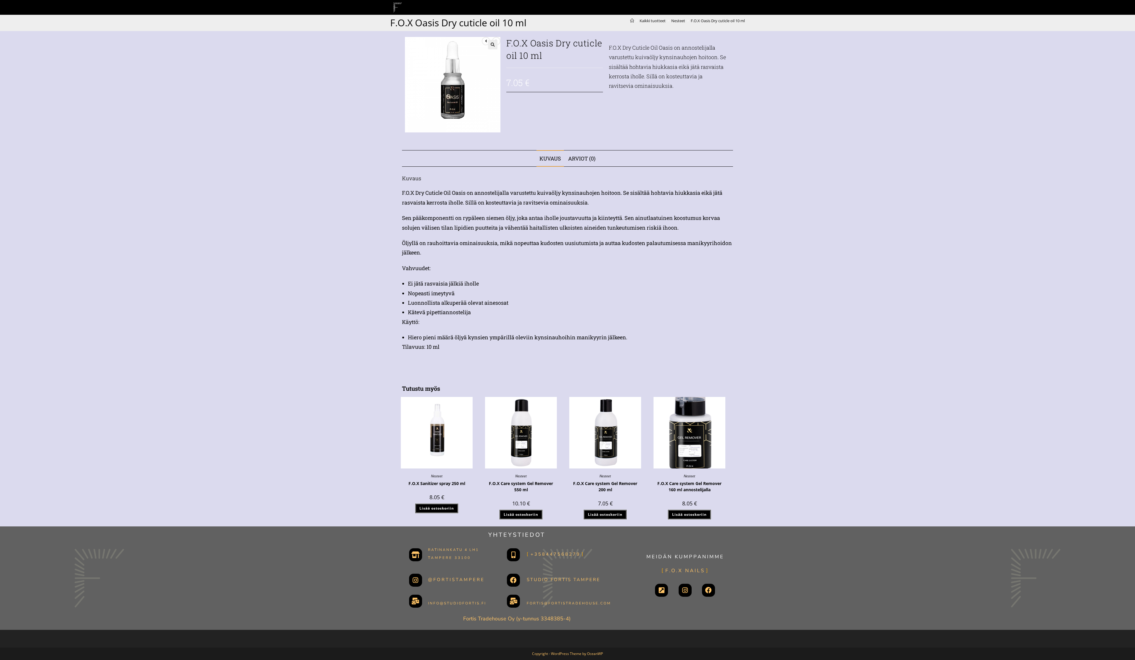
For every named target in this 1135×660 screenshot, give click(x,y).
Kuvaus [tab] (550, 158)
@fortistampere (456, 580)
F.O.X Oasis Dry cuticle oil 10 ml (718, 20)
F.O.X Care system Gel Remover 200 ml (605, 486)
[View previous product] (486, 41)
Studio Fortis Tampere (563, 580)
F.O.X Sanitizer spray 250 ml (436, 483)
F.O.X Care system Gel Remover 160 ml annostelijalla (689, 486)
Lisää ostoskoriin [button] (436, 508)
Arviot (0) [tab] (582, 158)
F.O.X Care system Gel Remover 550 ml (521, 486)
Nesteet (436, 476)
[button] (492, 44)
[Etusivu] (632, 20)
